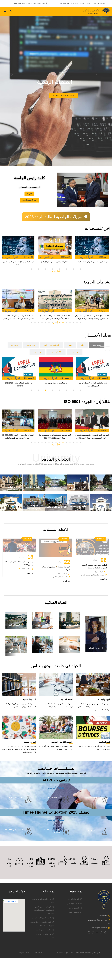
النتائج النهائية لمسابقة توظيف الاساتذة (93, 262)
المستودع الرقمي (86, 3)
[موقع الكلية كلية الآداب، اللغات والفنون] (56, 510)
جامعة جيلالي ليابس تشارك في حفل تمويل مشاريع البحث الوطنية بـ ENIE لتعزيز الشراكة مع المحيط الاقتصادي (56, 317)
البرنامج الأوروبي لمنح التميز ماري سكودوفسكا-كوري (19, 384)
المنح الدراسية (104, 742)
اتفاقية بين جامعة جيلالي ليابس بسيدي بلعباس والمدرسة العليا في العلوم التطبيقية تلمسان (92, 384)
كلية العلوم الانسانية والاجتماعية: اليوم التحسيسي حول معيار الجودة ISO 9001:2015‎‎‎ (18, 436)
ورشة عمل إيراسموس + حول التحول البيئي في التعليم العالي (56, 384)
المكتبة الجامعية (29, 699)
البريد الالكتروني (98, 3)
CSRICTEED (79, 952)
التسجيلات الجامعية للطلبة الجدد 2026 (56, 217)
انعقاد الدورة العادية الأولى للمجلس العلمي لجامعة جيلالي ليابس (19, 317)
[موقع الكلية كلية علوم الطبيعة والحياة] (11, 490)
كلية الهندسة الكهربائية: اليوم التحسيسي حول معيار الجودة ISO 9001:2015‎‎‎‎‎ (93, 436)
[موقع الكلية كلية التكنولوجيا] (56, 490)
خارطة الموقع (24, 952)
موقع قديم (20, 3)
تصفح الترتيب (56, 787)
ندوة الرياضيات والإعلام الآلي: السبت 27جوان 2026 (56, 263)
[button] (80, 269)
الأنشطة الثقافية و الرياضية (62, 742)
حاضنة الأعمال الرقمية (43, 930)
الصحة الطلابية (67, 699)
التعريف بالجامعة (54, 99)
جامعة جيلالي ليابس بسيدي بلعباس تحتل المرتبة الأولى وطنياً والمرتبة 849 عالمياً (18, 263)
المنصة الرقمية (64, 3)
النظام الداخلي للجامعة (39, 3)
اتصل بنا (28, 3)
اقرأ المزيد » (86, 257)
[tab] (96, 345)
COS (13, 3)
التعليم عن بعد (74, 3)
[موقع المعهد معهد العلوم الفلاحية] (101, 490)
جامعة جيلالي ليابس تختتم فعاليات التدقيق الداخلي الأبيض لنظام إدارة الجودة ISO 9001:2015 (93, 317)
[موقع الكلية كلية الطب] (101, 510)
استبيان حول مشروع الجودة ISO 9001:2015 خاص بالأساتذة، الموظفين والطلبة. (56, 436)
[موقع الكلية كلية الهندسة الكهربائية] (34, 490)
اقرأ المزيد (103, 579)
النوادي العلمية (30, 742)
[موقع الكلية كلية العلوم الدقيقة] (78, 490)
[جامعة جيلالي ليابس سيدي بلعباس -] (96, 11)
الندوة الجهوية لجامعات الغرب (40, 918)
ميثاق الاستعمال (39, 952)
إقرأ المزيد (56, 271)
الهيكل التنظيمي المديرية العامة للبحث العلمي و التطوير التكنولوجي (44, 910)
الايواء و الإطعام (104, 699)
